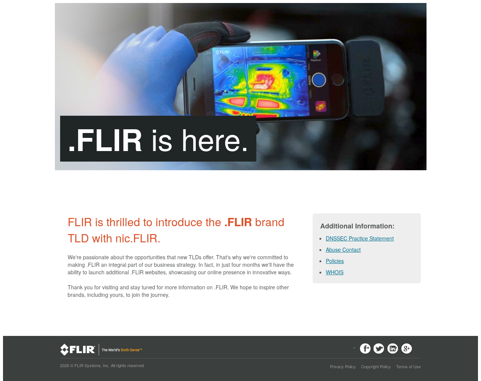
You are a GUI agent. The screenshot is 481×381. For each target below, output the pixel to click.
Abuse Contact (343, 249)
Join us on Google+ (406, 348)
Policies (335, 261)
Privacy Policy (343, 366)
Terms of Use (408, 366)
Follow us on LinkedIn (392, 348)
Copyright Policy (376, 366)
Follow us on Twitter (379, 348)
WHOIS (334, 272)
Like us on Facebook (365, 348)
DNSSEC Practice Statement (360, 238)
